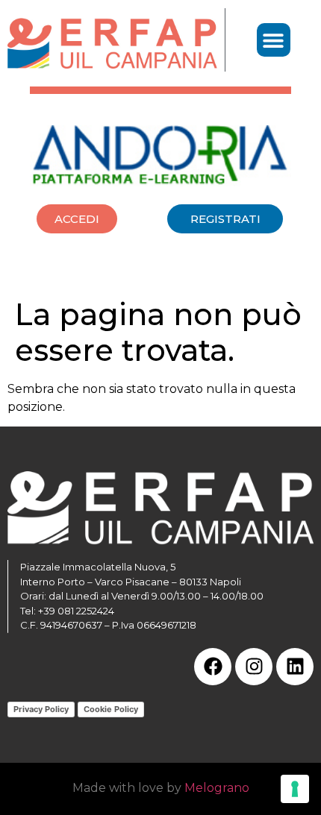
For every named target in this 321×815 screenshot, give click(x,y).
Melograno (216, 788)
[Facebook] (212, 666)
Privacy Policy (41, 709)
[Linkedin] (295, 666)
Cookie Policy (111, 709)
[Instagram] (253, 666)
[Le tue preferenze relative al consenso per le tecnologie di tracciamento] (295, 789)
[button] (273, 40)
